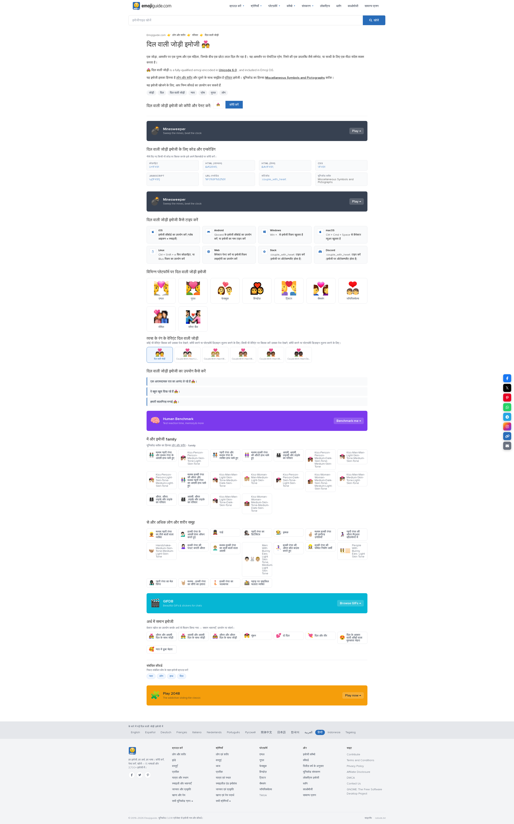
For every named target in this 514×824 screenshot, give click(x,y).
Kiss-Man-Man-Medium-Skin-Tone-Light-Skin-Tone (352, 479)
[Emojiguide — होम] (132, 751)
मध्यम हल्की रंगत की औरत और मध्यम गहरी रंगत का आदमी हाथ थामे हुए (193, 480)
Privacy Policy (355, 766)
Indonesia (334, 732)
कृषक (282, 532)
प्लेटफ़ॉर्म (274, 6)
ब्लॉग (338, 6)
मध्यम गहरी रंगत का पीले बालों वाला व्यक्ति (161, 534)
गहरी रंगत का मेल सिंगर (161, 583)
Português (233, 732)
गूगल (261, 760)
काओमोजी (353, 6)
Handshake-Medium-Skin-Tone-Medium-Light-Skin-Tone (161, 551)
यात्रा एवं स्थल (223, 777)
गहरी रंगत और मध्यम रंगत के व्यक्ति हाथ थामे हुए (225, 455)
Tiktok (263, 795)
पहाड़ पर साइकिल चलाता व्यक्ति (256, 583)
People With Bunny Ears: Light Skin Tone (352, 551)
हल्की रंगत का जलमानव (222, 583)
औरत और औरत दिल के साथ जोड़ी (224, 636)
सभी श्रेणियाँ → (223, 801)
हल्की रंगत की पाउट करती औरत (193, 547)
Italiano (197, 732)
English (135, 732)
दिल (162, 92)
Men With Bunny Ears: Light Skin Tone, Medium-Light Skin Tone (258, 559)
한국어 (295, 732)
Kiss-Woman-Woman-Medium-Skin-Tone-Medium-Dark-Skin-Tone (256, 503)
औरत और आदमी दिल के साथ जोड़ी (161, 636)
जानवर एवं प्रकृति (225, 789)
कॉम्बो (291, 6)
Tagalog (351, 732)
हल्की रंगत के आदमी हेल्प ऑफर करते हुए (193, 534)
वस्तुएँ (175, 766)
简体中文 (266, 732)
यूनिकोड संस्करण (311, 772)
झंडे (174, 760)
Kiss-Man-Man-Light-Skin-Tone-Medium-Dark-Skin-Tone (225, 480)
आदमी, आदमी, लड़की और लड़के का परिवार (288, 455)
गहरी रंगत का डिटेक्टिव (254, 533)
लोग (223, 92)
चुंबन (250, 635)
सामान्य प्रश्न (372, 6)
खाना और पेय (178, 795)
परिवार (195, 35)
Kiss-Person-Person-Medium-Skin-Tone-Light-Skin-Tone (193, 458)
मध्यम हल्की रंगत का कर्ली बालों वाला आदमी (225, 548)
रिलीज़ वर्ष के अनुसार (313, 766)
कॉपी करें (234, 104)
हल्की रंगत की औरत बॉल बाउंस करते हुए (287, 548)
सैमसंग (262, 783)
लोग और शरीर (179, 35)
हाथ (171, 676)
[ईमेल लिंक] (507, 446)
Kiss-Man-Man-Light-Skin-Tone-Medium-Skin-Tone (352, 457)
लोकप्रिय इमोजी (311, 777)
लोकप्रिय (325, 6)
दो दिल (283, 635)
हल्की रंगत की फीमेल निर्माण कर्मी (320, 547)
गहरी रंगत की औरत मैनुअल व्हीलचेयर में (350, 534)
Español (150, 732)
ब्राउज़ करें (236, 6)
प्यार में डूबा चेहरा (160, 649)
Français (181, 732)
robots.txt (380, 818)
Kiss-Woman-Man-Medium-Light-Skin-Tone (256, 479)
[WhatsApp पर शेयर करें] (507, 407)
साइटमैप (368, 818)
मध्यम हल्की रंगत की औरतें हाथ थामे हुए (256, 455)
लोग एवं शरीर (222, 754)
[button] (173, 165)
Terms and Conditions (360, 760)
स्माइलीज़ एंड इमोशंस (226, 783)
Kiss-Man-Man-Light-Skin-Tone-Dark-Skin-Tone (225, 501)
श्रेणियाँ (256, 6)
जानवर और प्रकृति (181, 789)
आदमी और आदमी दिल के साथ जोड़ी (193, 636)
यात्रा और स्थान (180, 777)
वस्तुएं (218, 760)
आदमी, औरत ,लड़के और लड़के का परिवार (193, 499)
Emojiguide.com (156, 35)
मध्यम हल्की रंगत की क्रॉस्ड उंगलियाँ (319, 534)
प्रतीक (175, 772)
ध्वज (218, 766)
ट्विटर (262, 777)
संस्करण (308, 6)
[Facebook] (131, 775)
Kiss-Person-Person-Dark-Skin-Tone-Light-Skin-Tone (287, 480)
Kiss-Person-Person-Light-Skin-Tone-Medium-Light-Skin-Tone (161, 480)
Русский (250, 732)
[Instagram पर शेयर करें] (507, 426)
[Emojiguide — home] (152, 6)
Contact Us (354, 783)
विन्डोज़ (263, 772)
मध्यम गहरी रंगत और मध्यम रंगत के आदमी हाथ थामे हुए (161, 455)
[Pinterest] (148, 775)
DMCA (351, 777)
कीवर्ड (306, 760)
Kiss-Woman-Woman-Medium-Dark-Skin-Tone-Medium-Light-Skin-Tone (320, 481)
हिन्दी (320, 732)
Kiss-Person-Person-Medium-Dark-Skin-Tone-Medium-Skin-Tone (320, 459)
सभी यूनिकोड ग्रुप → (182, 801)
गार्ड (217, 532)
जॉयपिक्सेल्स (265, 789)
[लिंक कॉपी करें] (507, 436)
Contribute (353, 754)
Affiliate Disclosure (358, 772)
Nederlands (214, 732)
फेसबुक (263, 766)
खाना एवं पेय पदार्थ (225, 795)
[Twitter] (140, 775)
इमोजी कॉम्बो (309, 754)
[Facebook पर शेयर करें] (507, 378)
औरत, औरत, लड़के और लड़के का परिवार (160, 499)
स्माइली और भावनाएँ (182, 783)
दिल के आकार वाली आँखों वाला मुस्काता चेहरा (351, 637)
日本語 (281, 732)
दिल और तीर (317, 635)
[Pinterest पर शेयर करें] (507, 398)
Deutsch (166, 732)
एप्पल (261, 754)
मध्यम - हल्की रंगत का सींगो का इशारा (193, 583)
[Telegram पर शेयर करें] (507, 417)
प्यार (151, 676)
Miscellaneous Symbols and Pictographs (336, 181)
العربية (308, 732)
